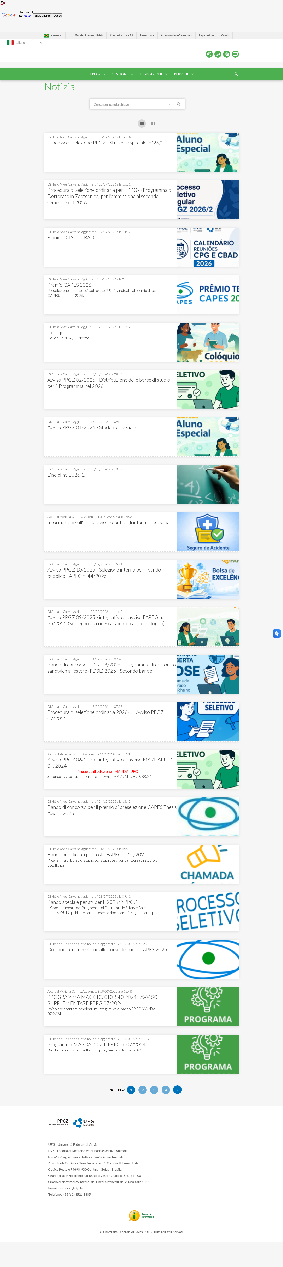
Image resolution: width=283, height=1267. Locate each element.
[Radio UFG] (226, 54)
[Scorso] (177, 1089)
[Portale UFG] (83, 1126)
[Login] (3, 3)
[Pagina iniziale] (58, 1126)
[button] (95, 74)
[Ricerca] (179, 105)
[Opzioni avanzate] (170, 105)
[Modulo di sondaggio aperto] (236, 74)
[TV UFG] (235, 54)
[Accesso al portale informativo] (141, 1219)
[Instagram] (209, 54)
